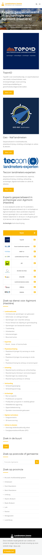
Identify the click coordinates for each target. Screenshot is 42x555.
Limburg (7, 494)
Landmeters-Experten (15, 25)
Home (5, 25)
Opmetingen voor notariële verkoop (18, 320)
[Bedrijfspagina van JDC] (35, 263)
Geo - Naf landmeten (15, 137)
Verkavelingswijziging (13, 386)
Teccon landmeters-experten (19, 172)
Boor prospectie (11, 396)
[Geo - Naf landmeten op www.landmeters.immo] (21, 116)
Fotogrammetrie (11, 417)
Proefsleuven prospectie (14, 399)
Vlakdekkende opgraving (14, 405)
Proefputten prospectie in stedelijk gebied (20, 402)
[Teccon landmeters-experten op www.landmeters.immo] (21, 163)
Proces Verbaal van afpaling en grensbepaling (21, 323)
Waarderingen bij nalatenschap (16, 376)
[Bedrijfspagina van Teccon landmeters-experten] (7, 246)
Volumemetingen (11, 334)
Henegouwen (9, 516)
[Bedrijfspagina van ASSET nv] (35, 251)
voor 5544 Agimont (31, 25)
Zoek (6, 446)
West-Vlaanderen (10, 490)
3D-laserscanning (12, 420)
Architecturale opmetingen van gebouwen (20, 314)
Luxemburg (8, 520)
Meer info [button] (17, 546)
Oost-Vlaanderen (10, 486)
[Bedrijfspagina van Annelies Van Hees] (35, 271)
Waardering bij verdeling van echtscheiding (20, 370)
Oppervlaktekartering (13, 407)
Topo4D (7, 72)
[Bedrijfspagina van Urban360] (35, 277)
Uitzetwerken (10, 331)
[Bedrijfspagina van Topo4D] (7, 239)
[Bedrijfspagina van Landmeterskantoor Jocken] (35, 282)
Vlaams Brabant (10, 499)
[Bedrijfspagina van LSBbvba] (35, 287)
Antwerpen (8, 482)
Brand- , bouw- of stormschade (16, 344)
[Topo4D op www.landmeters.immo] (21, 51)
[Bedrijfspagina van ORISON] (35, 292)
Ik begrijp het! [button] (9, 551)
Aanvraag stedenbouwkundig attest (18, 427)
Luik (6, 507)
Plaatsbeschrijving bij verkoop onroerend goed (21, 363)
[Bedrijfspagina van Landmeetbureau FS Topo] (35, 256)
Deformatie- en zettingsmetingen (17, 317)
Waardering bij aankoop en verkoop (18, 379)
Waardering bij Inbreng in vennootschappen (21, 373)
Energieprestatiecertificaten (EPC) (17, 430)
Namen (7, 511)
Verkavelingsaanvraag (13, 389)
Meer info (8, 92)
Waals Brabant (10, 503)
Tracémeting (10, 328)
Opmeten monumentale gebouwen (18, 410)
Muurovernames (11, 337)
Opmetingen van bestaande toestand (18, 325)
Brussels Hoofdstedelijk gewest (15, 478)
